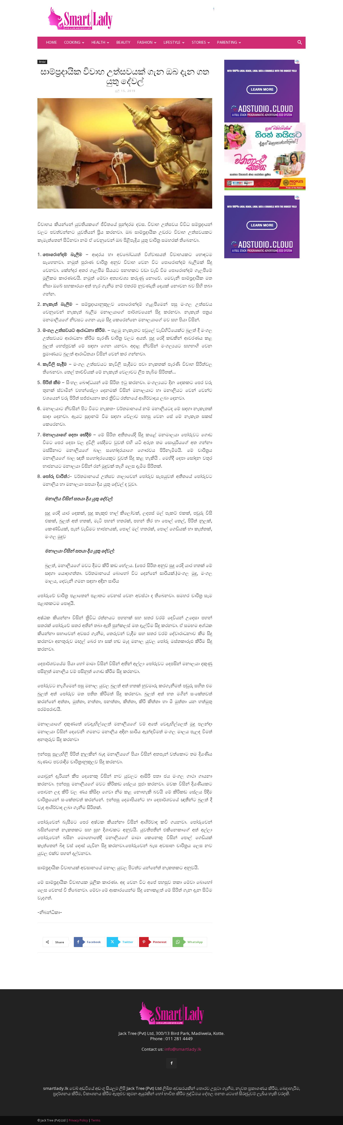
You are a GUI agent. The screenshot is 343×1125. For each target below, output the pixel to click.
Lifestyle (172, 42)
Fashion (144, 42)
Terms (95, 1120)
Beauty (123, 42)
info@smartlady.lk (182, 1049)
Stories (199, 42)
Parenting (227, 42)
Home (51, 42)
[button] (300, 43)
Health (98, 42)
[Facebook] (171, 1063)
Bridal (42, 62)
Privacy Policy (78, 1120)
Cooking (72, 42)
